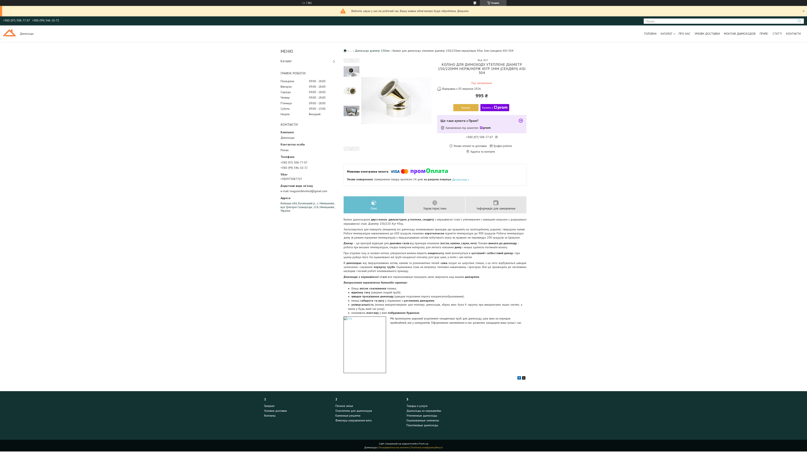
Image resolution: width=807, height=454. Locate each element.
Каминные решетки (347, 415)
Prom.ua (423, 443)
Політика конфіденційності (427, 447)
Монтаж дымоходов (740, 34)
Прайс (764, 34)
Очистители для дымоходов (353, 411)
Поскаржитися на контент (394, 447)
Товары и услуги (416, 406)
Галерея (269, 406)
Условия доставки (275, 411)
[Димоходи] (9, 34)
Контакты (270, 415)
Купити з (487, 108)
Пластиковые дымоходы (422, 425)
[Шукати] (799, 21)
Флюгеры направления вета (353, 420)
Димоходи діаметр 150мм (372, 50)
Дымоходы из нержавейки (423, 411)
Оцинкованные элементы (422, 420)
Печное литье (344, 406)
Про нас (684, 34)
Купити (466, 108)
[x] (523, 378)
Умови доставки (707, 34)
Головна (650, 34)
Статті (777, 34)
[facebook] (519, 378)
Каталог (666, 34)
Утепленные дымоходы (421, 415)
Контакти (793, 34)
